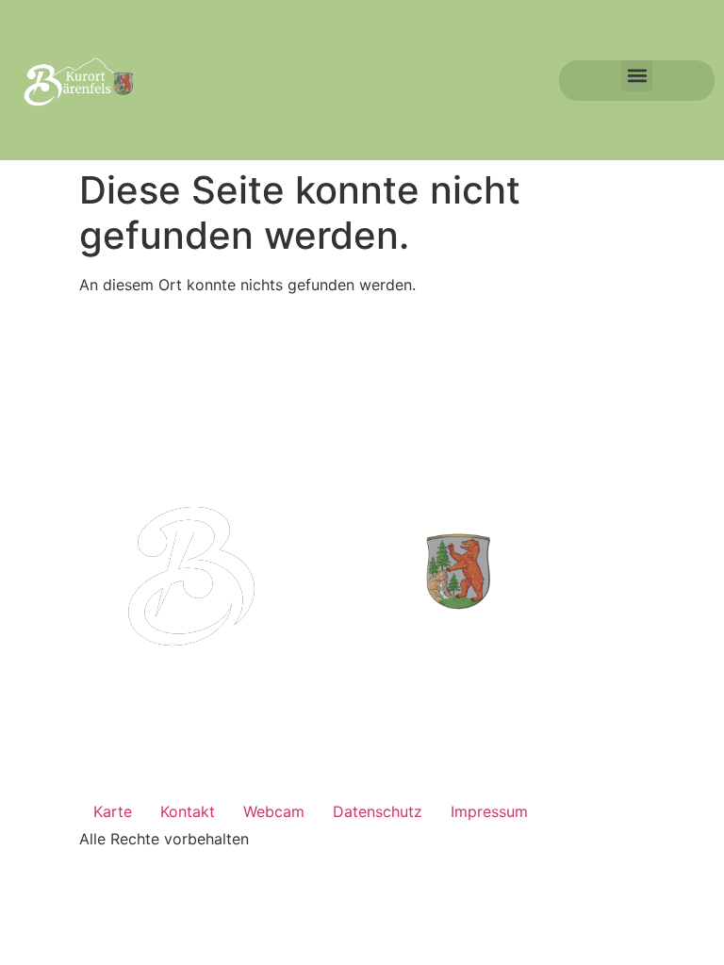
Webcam (273, 811)
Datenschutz (377, 811)
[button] (636, 75)
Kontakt (187, 811)
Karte (112, 811)
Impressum (489, 811)
